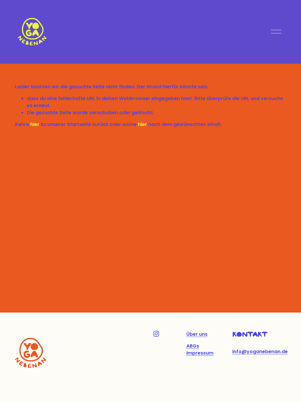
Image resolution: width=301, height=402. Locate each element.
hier (34, 124)
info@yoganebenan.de (260, 351)
